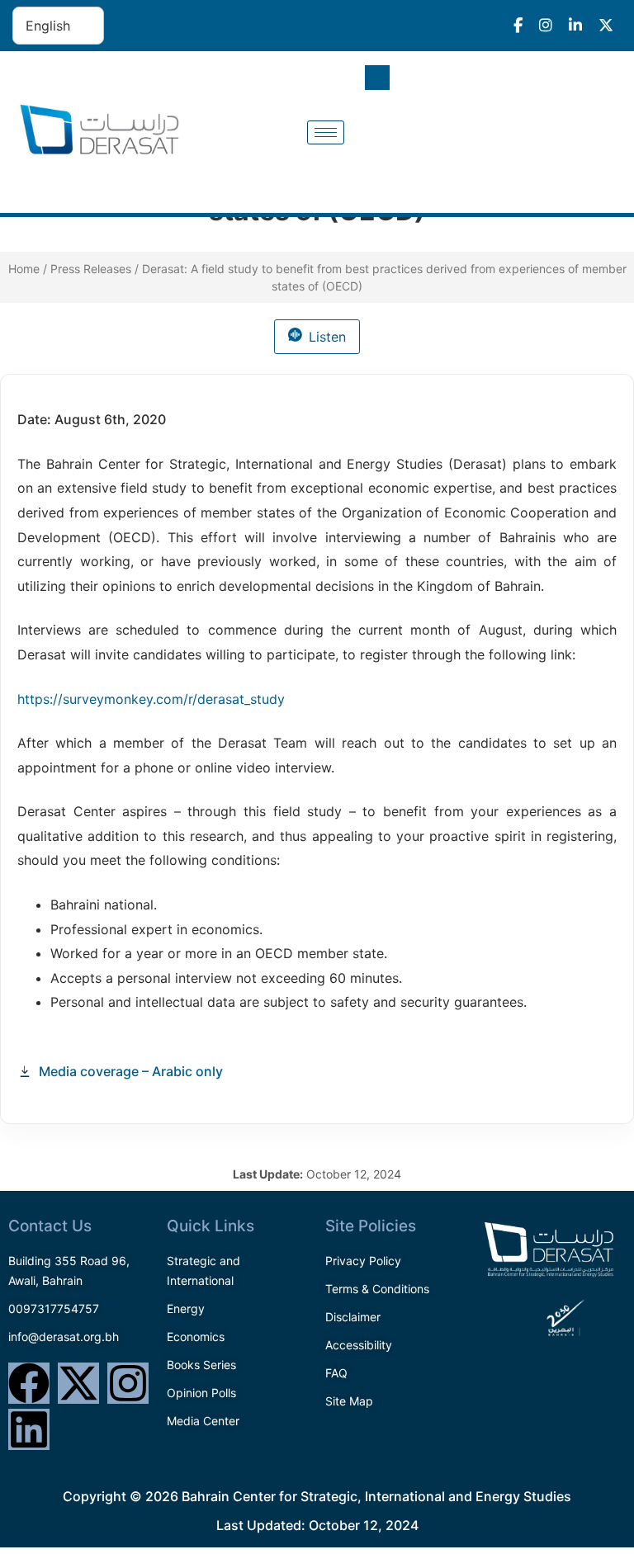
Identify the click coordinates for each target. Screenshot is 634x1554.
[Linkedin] (29, 1429)
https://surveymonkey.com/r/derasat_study (151, 699)
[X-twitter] (78, 1383)
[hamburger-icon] (325, 132)
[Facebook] (29, 1383)
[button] (377, 77)
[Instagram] (128, 1383)
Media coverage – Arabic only (131, 1071)
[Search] (593, 151)
